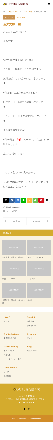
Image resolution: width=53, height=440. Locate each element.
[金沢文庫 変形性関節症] (14, 221)
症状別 (29, 338)
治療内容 (30, 321)
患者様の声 (31, 326)
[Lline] (23, 200)
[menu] (48, 4)
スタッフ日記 (9, 17)
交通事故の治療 (10, 338)
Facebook (24, 408)
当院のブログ (32, 351)
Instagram (28, 408)
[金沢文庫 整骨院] (38, 221)
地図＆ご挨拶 (9, 351)
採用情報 (7, 376)
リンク (6, 372)
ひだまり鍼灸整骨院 (20, 418)
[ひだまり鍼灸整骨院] (28, 4)
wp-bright (16, 207)
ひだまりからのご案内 (12, 359)
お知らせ (7, 355)
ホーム (6, 321)
